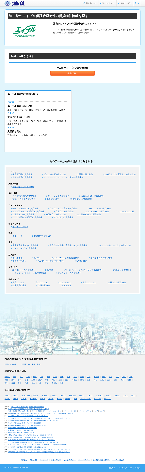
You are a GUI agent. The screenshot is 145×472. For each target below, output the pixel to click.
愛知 (26, 380)
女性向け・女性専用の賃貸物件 (63, 208)
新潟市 (108, 395)
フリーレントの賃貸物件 (59, 196)
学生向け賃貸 (33, 407)
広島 (102, 380)
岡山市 (15, 399)
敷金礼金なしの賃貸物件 (23, 187)
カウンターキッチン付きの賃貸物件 (115, 245)
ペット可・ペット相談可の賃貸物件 (28, 211)
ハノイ (96, 411)
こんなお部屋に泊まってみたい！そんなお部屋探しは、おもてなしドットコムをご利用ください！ (39, 418)
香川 (122, 380)
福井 (124, 377)
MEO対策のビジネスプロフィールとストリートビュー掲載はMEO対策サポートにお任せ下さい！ (39, 452)
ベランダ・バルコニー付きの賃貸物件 (29, 273)
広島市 (23, 399)
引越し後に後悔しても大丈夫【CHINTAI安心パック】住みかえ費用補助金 (31, 440)
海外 (75, 399)
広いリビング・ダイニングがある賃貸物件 (83, 270)
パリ (80, 411)
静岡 (19, 380)
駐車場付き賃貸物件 (122, 270)
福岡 (13, 383)
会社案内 (111, 468)
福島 (48, 377)
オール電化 (17, 258)
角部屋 (50, 270)
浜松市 (90, 395)
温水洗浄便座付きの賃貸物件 (25, 245)
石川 (117, 377)
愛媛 (129, 380)
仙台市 (15, 395)
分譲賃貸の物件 (19, 285)
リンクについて (69, 460)
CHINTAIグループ (125, 468)
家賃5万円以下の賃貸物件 (23, 199)
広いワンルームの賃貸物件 (69, 273)
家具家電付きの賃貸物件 (101, 258)
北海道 (7, 377)
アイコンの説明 (118, 460)
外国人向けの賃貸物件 (56, 214)
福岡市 (42, 399)
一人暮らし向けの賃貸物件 (89, 214)
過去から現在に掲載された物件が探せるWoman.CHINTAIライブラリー (30, 435)
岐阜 (13, 380)
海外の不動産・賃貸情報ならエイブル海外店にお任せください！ (28, 409)
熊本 (33, 383)
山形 (41, 377)
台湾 (14, 411)
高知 (6, 383)
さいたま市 (25, 395)
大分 (40, 383)
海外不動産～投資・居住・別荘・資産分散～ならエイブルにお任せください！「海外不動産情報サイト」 (41, 413)
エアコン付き (81, 261)
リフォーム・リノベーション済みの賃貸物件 (63, 177)
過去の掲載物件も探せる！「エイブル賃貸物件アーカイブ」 (27, 425)
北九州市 (33, 399)
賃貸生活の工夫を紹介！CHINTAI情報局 (20, 430)
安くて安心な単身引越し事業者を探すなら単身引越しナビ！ (27, 447)
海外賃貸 (41, 407)
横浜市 (63, 395)
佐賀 (19, 383)
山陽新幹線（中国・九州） (32, 364)
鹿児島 (54, 383)
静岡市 (81, 395)
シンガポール (87, 411)
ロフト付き (17, 236)
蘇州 (28, 411)
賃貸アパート (18, 282)
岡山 (95, 380)
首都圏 (59, 399)
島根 (88, 380)
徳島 (115, 380)
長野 (6, 380)
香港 (9, 411)
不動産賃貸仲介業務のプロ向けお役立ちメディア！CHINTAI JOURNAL (30, 437)
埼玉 (75, 377)
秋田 (35, 377)
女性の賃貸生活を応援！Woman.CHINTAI (21, 432)
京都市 (117, 395)
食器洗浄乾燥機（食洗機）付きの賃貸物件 (68, 245)
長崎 (26, 383)
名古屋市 (99, 395)
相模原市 (72, 395)
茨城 (55, 377)
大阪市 (125, 395)
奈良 (67, 380)
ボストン (97, 399)
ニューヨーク (85, 399)
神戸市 (7, 399)
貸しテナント (42, 282)
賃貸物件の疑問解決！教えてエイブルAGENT (22, 428)
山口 (109, 380)
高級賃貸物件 (53, 199)
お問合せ (24, 460)
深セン (34, 411)
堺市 (133, 395)
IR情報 (137, 468)
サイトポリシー (84, 460)
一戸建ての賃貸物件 (117, 282)
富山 (110, 377)
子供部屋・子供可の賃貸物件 (25, 208)
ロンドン (107, 399)
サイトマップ (56, 460)
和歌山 (74, 380)
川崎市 (54, 395)
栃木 (61, 377)
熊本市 (51, 399)
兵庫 (60, 380)
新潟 (103, 377)
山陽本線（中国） (11, 364)
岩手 (21, 377)
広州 (39, 411)
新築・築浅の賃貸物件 (22, 177)
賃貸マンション (89, 282)
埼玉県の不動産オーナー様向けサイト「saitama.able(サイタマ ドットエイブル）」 (34, 420)
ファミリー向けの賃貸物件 (97, 211)
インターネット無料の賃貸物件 (65, 258)
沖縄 (61, 383)
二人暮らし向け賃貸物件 (23, 214)
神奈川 (96, 377)
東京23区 (45, 395)
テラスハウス (65, 282)
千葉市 (35, 395)
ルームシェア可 (127, 211)
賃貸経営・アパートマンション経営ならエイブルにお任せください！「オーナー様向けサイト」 (38, 444)
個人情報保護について (101, 460)
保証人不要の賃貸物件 (22, 174)
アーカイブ (44, 460)
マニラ (102, 411)
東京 (88, 377)
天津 (43, 411)
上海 (23, 411)
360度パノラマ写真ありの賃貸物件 (120, 174)
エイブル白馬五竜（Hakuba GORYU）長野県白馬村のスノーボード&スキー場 (33, 442)
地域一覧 (33, 460)
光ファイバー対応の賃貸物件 (51, 261)
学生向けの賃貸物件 (64, 211)
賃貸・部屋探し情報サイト (19, 407)
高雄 (19, 411)
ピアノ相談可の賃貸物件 (55, 174)
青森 (14, 377)
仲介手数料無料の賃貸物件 (24, 196)
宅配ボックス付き (20, 227)
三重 (33, 380)
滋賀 (40, 380)
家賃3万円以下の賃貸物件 (92, 196)
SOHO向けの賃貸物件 (63, 217)
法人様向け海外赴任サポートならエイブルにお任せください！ (28, 416)
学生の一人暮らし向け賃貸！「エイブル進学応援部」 (25, 423)
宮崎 (46, 383)
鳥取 (82, 380)
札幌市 (7, 395)
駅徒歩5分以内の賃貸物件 (23, 270)
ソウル (49, 411)
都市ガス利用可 (19, 261)
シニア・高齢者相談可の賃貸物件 (27, 217)
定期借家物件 (44, 285)
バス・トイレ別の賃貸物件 (24, 248)
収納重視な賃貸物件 (43, 236)
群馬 (68, 377)
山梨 (131, 377)
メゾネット (66, 285)
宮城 (28, 377)
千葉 (82, 377)
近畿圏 (67, 399)
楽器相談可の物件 (85, 174)
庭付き (37, 258)
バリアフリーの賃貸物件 (100, 208)
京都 (46, 380)
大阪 (53, 380)
